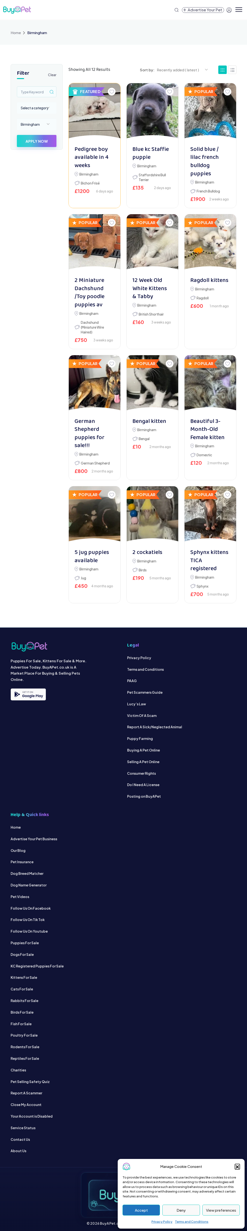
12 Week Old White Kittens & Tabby (149, 289)
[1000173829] (152, 384)
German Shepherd (95, 463)
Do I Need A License (143, 784)
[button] (237, 1166)
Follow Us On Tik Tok (28, 919)
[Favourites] (112, 92)
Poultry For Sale (24, 1035)
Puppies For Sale (25, 943)
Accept (141, 1210)
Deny (181, 1210)
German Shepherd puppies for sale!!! (89, 434)
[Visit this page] (232, 70)
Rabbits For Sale (24, 1000)
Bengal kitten (149, 422)
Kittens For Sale (24, 977)
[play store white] (28, 694)
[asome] (152, 112)
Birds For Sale (22, 1012)
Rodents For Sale (25, 1047)
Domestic (204, 455)
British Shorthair (151, 314)
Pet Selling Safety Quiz (30, 1081)
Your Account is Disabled (32, 1116)
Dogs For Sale (22, 954)
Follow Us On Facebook (31, 908)
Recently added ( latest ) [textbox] (178, 69)
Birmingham (88, 174)
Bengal (144, 438)
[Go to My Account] (229, 10)
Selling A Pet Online (143, 761)
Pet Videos (20, 896)
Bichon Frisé (90, 183)
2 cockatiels (147, 553)
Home (16, 32)
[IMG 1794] (94, 515)
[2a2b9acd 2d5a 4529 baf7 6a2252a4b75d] (94, 384)
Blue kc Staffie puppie (150, 154)
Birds (143, 570)
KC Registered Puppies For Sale (37, 966)
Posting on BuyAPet (144, 796)
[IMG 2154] (210, 243)
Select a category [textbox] (34, 108)
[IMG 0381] (152, 515)
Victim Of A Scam (142, 715)
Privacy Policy (161, 1222)
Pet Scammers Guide (145, 692)
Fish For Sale (21, 1024)
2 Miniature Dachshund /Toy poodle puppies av (89, 293)
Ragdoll (203, 298)
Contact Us (20, 1139)
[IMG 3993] (94, 243)
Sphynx (202, 586)
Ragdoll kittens (209, 281)
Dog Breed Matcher (27, 873)
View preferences (221, 1210)
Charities (18, 1070)
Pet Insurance (22, 862)
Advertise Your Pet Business (34, 839)
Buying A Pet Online (143, 750)
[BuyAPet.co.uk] (17, 10)
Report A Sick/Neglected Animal (154, 727)
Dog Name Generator (29, 885)
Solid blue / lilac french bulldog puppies (204, 162)
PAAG (132, 680)
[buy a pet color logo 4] (65, 647)
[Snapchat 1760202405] (210, 384)
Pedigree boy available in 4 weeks (92, 158)
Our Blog (18, 850)
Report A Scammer (26, 1093)
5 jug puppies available (92, 557)
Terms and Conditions (191, 1222)
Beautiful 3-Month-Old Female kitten (207, 430)
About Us (18, 1151)
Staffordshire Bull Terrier (152, 177)
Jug (83, 578)
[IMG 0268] (210, 515)
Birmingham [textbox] (30, 124)
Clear (52, 75)
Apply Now (37, 141)
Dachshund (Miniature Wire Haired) (92, 327)
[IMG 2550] (152, 243)
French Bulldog (208, 191)
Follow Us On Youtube (29, 931)
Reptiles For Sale (25, 1058)
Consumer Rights (141, 773)
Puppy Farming (140, 738)
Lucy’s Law (136, 704)
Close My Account (26, 1104)
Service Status (23, 1128)
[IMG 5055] (210, 112)
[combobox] (36, 108)
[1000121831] (94, 112)
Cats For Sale (22, 989)
